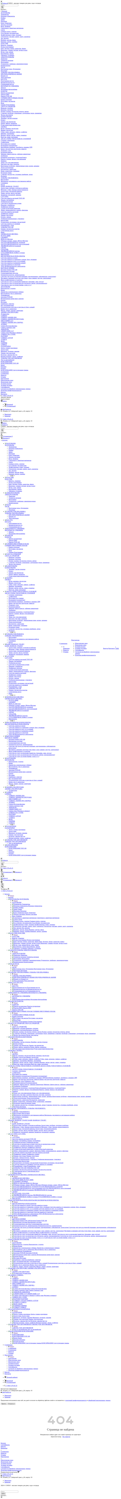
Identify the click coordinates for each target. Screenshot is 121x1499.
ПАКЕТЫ (15, 1004)
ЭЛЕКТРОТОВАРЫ (18, 953)
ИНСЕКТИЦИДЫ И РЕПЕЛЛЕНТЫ (24, 1203)
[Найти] (2, 7)
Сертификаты (5, 1445)
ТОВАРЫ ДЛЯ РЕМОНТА (21, 1112)
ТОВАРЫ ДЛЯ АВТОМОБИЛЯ (22, 1328)
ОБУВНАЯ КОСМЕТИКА (20, 1178)
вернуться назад (56, 1436)
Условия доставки (6, 1465)
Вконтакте (8, 414)
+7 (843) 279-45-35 (7, 395)
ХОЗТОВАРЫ (16, 902)
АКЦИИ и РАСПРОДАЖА (21, 1271)
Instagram (7, 416)
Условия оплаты (6, 1463)
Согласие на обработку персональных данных (16, 1468)
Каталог (11, 897)
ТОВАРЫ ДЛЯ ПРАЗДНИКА (21, 975)
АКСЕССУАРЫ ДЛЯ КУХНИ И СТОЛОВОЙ (27, 1069)
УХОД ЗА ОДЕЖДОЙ (19, 1026)
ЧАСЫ (14, 967)
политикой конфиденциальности (76, 1400)
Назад (12, 895)
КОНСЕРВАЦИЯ (18, 1334)
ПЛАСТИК (15, 936)
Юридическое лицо (7, 1460)
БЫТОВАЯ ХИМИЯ (19, 1219)
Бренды (3, 1446)
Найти (3, 1493)
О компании (12, 1348)
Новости (3, 1453)
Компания (4, 1448)
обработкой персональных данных (99, 1400)
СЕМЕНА (15, 1278)
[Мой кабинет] (1, 870)
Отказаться (11, 1403)
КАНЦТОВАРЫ (17, 1040)
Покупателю (12, 1358)
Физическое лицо (6, 1462)
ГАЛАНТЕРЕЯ (17, 1312)
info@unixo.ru (6, 409)
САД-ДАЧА (16, 1137)
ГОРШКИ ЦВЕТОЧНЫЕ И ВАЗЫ (23, 1015)
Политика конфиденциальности (11, 1470)
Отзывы (3, 1455)
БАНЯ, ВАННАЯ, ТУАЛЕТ (21, 1123)
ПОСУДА (15, 986)
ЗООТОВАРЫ (16, 1243)
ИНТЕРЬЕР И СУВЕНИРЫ (21, 996)
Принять (4, 1403)
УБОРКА (15, 1054)
